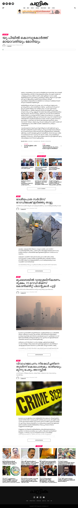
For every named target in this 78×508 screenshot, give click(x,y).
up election (48, 141)
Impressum (39, 500)
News (28, 8)
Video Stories (43, 8)
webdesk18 (23, 209)
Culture (37, 8)
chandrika (9, 46)
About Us (44, 500)
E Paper (53, 8)
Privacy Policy (32, 500)
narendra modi (37, 141)
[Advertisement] (39, 24)
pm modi (43, 141)
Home (24, 8)
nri (51, 500)
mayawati (31, 141)
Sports (32, 8)
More (49, 8)
